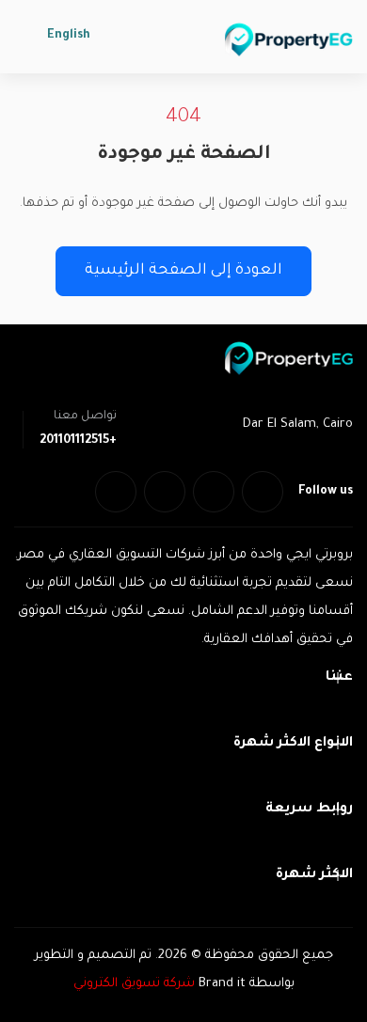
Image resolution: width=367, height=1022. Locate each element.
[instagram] (115, 491)
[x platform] (213, 491)
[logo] (289, 39)
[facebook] (262, 491)
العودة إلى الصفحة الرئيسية (183, 270)
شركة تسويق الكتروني (134, 984)
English (68, 35)
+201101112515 (78, 441)
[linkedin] (164, 491)
